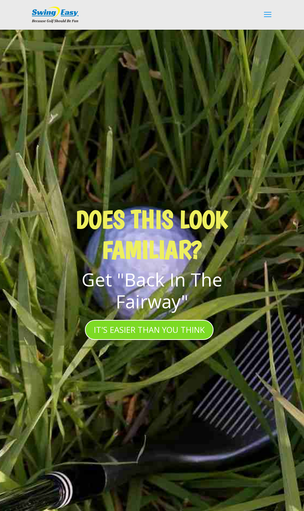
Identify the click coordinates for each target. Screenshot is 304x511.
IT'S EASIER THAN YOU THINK (149, 329)
